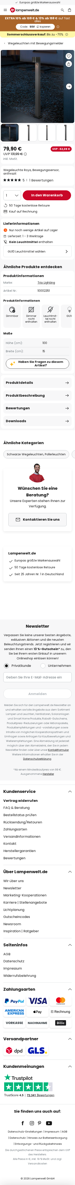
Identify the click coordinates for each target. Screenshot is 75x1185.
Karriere (10, 902)
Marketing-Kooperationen (24, 895)
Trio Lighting (46, 283)
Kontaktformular (58, 750)
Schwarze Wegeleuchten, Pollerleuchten (36, 454)
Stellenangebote (33, 902)
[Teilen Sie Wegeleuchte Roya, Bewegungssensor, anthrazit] (69, 64)
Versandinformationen (21, 836)
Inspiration (12, 931)
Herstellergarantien (19, 850)
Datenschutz (13, 961)
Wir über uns (13, 881)
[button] (10, 132)
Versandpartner (20, 1039)
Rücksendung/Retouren (22, 822)
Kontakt (9, 843)
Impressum (12, 968)
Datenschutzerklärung (37, 759)
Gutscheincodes (16, 916)
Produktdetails (19, 382)
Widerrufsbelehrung (19, 975)
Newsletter (12, 888)
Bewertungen (18, 408)
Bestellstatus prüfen (19, 815)
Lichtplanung (13, 909)
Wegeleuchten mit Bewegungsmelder (35, 43)
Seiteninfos (15, 945)
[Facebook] (25, 1123)
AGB (6, 954)
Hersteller (48, 774)
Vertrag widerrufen (20, 800)
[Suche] (62, 10)
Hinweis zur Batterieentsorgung (47, 1138)
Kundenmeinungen (23, 1066)
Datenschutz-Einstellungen (25, 1131)
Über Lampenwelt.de (25, 872)
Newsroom (12, 924)
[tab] (37, 825)
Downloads (16, 421)
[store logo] (27, 10)
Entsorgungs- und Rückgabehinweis (38, 1144)
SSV (35, 26)
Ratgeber (31, 931)
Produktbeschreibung (25, 395)
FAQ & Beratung (16, 807)
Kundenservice (19, 791)
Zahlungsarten (15, 829)
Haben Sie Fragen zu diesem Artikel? (40, 363)
